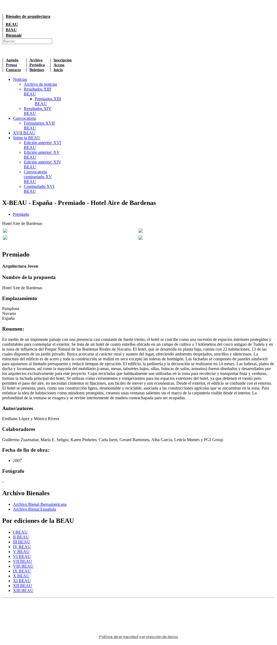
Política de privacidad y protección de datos (138, 636)
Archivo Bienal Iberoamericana (40, 504)
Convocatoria (24, 118)
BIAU (11, 30)
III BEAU (21, 542)
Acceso (59, 65)
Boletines (36, 70)
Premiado (21, 214)
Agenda (12, 60)
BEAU (12, 24)
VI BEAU (22, 556)
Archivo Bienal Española (34, 509)
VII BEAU (22, 561)
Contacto (13, 70)
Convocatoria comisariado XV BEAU (38, 176)
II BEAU (21, 537)
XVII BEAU (24, 133)
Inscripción (63, 60)
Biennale (14, 35)
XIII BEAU (23, 590)
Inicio (58, 70)
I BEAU (20, 532)
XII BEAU (22, 585)
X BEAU (21, 576)
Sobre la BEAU (26, 137)
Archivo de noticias (40, 84)
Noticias (20, 79)
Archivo (35, 60)
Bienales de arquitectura (28, 16)
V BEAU (21, 551)
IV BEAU (22, 546)
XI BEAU (22, 580)
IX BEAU (22, 571)
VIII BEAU (23, 566)
